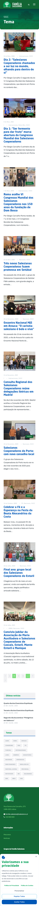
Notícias (29, 48)
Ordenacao (20, 759)
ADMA (10, 628)
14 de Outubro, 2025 (10, 503)
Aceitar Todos (19, 902)
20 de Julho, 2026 (11, 723)
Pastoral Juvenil (11, 769)
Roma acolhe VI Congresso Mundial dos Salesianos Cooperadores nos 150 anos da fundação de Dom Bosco (18, 202)
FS (22, 503)
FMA (19, 745)
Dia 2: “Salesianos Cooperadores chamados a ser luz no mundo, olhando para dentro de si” (19, 66)
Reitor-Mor (22, 125)
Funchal (8, 750)
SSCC (31, 56)
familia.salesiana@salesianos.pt (17, 814)
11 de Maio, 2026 (9, 56)
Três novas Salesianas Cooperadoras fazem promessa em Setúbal (18, 266)
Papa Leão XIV (24, 764)
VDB (21, 778)
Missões (16, 755)
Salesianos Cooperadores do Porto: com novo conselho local (19, 451)
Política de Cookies (27, 885)
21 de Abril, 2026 (9, 259)
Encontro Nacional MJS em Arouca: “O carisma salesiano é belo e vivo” (19, 326)
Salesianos (28, 774)
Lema (7, 755)
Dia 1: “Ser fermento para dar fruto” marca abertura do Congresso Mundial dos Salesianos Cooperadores (19, 135)
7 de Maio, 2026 (9, 191)
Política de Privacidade (11, 885)
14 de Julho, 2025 (9, 566)
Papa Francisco (10, 764)
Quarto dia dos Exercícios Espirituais (18, 703)
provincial (25, 769)
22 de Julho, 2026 (11, 706)
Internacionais (23, 56)
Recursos (7, 834)
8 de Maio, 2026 (9, 122)
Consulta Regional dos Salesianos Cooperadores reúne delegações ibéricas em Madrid (18, 388)
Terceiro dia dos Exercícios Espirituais (18, 710)
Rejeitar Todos (19, 896)
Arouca (24, 741)
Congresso (9, 745)
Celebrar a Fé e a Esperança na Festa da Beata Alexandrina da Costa (18, 511)
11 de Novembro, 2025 (11, 375)
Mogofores (27, 755)
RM (19, 774)
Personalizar (19, 891)
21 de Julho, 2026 (11, 713)
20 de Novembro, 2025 (11, 319)
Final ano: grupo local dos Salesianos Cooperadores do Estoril (19, 573)
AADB (7, 741)
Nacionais (22, 259)
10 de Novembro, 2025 (11, 444)
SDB (6, 778)
